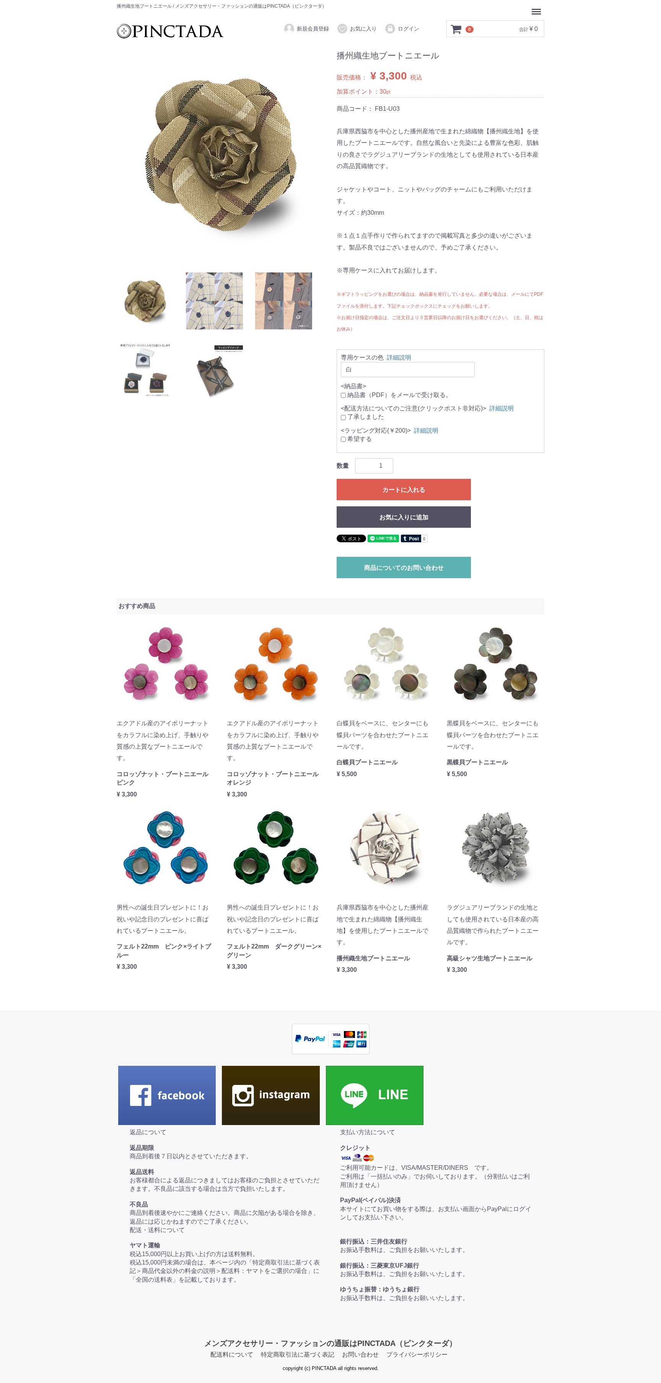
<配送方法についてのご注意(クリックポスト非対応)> (413, 408)
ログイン (408, 29)
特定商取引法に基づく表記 (297, 1354)
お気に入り (363, 29)
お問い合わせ (360, 1354)
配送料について (231, 1354)
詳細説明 (399, 357)
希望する (359, 439)
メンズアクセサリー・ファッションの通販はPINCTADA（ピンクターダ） (330, 1343)
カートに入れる (404, 489)
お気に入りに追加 (403, 517)
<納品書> (353, 386)
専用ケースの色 (362, 357)
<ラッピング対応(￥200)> (376, 430)
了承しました (365, 416)
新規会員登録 (313, 29)
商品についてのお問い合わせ (404, 567)
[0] (456, 29)
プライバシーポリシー (417, 1354)
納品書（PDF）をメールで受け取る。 (399, 394)
